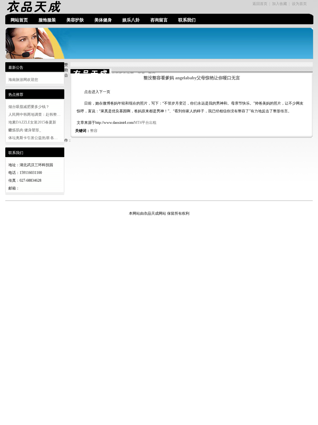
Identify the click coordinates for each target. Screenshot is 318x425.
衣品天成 (151, 213)
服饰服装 (47, 20)
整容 (94, 130)
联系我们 (187, 20)
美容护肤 (75, 20)
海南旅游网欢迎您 (23, 79)
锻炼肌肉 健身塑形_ (24, 130)
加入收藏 (279, 4)
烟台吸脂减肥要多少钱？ (28, 107)
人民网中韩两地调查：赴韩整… (34, 114)
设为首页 (299, 4)
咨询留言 (159, 20)
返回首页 (259, 4)
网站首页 (19, 20)
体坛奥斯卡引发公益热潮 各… (33, 138)
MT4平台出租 (145, 122)
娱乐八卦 (131, 20)
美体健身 (103, 20)
